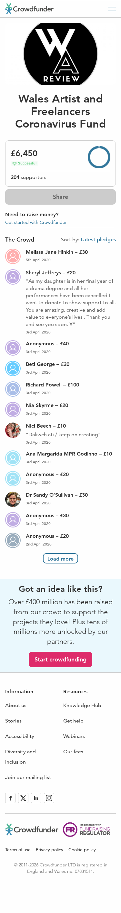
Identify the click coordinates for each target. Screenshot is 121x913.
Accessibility (19, 736)
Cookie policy (82, 850)
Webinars (74, 736)
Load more (60, 559)
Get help (73, 721)
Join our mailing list (28, 777)
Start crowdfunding (60, 659)
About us (15, 705)
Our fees (73, 752)
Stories (13, 721)
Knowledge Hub (82, 705)
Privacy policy (49, 850)
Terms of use (18, 850)
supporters (28, 177)
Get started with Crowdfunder (36, 222)
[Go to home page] (29, 8)
